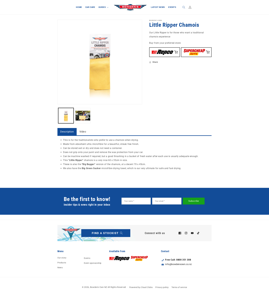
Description (67, 131)
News (60, 267)
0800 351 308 (183, 259)
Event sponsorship (92, 263)
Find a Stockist (105, 233)
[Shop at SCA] (196, 52)
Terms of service (179, 287)
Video (82, 131)
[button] (103, 7)
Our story (61, 257)
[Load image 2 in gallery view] (83, 115)
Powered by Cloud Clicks (141, 287)
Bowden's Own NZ (98, 287)
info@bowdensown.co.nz (178, 264)
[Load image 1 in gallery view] (66, 115)
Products (61, 263)
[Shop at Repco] (164, 52)
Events (87, 258)
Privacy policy (162, 287)
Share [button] (155, 62)
